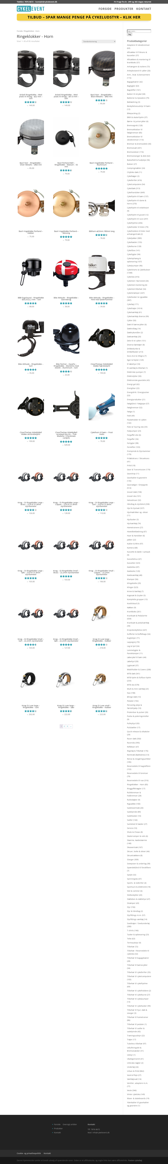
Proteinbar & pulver (135, 712)
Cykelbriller (132, 180)
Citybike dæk (132, 172)
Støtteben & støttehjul (136, 899)
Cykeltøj (130, 304)
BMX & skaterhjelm (135, 117)
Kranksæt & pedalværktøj (138, 622)
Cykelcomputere (134, 184)
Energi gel (131, 384)
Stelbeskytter (132, 895)
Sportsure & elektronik (137, 887)
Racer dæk (131, 738)
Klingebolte (132, 583)
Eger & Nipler (133, 360)
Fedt (129, 415)
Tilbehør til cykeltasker (137, 1006)
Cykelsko (131, 277)
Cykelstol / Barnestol (136, 281)
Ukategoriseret (133, 1059)
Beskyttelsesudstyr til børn (138, 106)
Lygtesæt (131, 665)
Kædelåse (131, 567)
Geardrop (131, 473)
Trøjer (129, 1039)
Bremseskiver (133, 152)
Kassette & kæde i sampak (138, 552)
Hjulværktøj (132, 523)
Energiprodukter (134, 399)
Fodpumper (132, 431)
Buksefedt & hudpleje (136, 160)
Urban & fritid (133, 1071)
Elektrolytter (132, 376)
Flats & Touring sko (135, 427)
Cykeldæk (131, 188)
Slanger (130, 859)
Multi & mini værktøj (136, 689)
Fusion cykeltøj (135, 1160)
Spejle (129, 874)
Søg (129, 34)
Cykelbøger (132, 176)
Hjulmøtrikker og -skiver (137, 512)
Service (130, 828)
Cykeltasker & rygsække (137, 297)
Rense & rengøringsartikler (139, 759)
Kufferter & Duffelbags (137, 634)
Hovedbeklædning (135, 531)
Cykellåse (131, 250)
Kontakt (143, 9)
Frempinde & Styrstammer (138, 451)
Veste (129, 1090)
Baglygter (131, 86)
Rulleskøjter (132, 799)
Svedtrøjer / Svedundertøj (138, 923)
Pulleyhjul (131, 723)
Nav (128, 693)
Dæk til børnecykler (135, 324)
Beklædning (132, 102)
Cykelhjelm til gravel (136, 215)
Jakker (129, 539)
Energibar (131, 388)
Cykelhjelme (132, 223)
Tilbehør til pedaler (135, 1024)
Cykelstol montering (136, 285)
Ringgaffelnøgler (134, 788)
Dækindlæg (132, 328)
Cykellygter (132, 254)
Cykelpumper (133, 265)
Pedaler (130, 701)
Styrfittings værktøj (135, 919)
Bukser (130, 164)
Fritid (129, 465)
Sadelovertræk (133, 808)
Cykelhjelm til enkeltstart (138, 207)
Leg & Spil (131, 646)
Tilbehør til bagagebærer (138, 958)
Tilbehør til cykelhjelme (137, 983)
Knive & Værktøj (134, 591)
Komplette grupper (135, 599)
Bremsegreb (132, 125)
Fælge (129, 411)
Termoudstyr (132, 942)
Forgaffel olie (132, 435)
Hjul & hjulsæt (133, 508)
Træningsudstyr (134, 1035)
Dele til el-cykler (134, 340)
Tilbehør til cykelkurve (136, 994)
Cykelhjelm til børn (135, 196)
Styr (128, 907)
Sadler (130, 820)
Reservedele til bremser (137, 773)
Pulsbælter (131, 727)
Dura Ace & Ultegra (135, 356)
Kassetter (131, 563)
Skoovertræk (132, 847)
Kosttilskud (132, 603)
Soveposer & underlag (136, 863)
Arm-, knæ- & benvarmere (138, 74)
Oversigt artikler (70, 1124)
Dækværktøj (132, 336)
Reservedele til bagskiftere (138, 766)
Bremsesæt (132, 148)
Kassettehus (132, 559)
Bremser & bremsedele (137, 144)
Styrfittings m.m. (134, 915)
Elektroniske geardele (136, 380)
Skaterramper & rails (136, 836)
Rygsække (131, 804)
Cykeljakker (132, 238)
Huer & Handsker (134, 535)
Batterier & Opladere (136, 98)
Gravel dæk (132, 492)
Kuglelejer (131, 638)
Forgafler (131, 439)
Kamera (130, 547)
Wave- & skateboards (136, 1098)
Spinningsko (132, 879)
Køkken (130, 607)
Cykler (129, 320)
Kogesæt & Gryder (135, 595)
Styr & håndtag (133, 911)
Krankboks (131, 611)
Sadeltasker (132, 816)
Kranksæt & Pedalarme (137, 615)
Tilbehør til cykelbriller (137, 972)
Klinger (130, 587)
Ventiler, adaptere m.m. (137, 1083)
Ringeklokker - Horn (135, 784)
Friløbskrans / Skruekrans (138, 458)
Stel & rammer (133, 891)
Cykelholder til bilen (136, 227)
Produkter (123, 9)
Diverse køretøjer (134, 344)
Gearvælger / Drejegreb (137, 485)
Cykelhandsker (133, 192)
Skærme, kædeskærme (137, 840)
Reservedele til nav (135, 780)
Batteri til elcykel (134, 94)
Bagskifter (131, 90)
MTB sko (130, 685)
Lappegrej (131, 642)
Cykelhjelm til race (135, 219)
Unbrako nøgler (134, 1063)
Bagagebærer (133, 82)
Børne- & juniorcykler (136, 121)
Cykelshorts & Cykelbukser (138, 269)
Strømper (131, 903)
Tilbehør (130, 946)
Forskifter (131, 447)
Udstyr (130, 1055)
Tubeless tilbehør (134, 1043)
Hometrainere (133, 527)
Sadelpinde (132, 812)
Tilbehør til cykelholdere (137, 990)
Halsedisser (132, 500)
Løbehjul (131, 661)
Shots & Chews (133, 832)
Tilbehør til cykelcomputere (139, 976)
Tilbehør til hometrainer (137, 1017)
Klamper (131, 579)
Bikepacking (132, 113)
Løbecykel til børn (135, 657)
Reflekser (131, 747)
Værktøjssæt (132, 1079)
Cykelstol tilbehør (134, 289)
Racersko (131, 742)
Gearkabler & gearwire (137, 477)
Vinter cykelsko (133, 1094)
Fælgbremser (133, 407)
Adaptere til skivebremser (138, 45)
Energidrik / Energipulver (138, 392)
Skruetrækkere (133, 855)
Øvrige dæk (132, 697)
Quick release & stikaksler (138, 731)
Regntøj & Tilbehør (135, 751)
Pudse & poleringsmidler (138, 716)
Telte (129, 938)
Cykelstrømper (133, 293)
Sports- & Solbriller (135, 883)
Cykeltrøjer (131, 308)
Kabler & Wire (133, 543)
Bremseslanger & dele (136, 156)
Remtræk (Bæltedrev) (136, 755)
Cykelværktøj (132, 312)
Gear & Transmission (136, 469)
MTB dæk (131, 673)
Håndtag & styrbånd (136, 504)
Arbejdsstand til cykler (137, 70)
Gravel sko (131, 496)
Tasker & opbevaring (136, 934)
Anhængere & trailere (136, 66)
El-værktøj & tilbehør (136, 368)
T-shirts (130, 930)
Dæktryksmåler (133, 332)
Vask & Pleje (132, 1075)
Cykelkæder (132, 242)
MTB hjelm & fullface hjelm (139, 677)
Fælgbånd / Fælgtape (136, 403)
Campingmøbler (134, 168)
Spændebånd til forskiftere (139, 867)
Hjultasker (131, 519)
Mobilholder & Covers (136, 669)
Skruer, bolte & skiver (136, 851)
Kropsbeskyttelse (134, 630)
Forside (105, 9)
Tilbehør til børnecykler (137, 965)
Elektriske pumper (135, 372)
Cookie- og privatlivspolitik (29, 1153)
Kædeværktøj (132, 575)
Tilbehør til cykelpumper (138, 999)
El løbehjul (131, 364)
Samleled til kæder (135, 824)
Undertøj (131, 1067)
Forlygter (131, 443)
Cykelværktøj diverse (136, 316)
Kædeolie (131, 571)
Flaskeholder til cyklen (136, 419)
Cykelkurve (131, 246)
